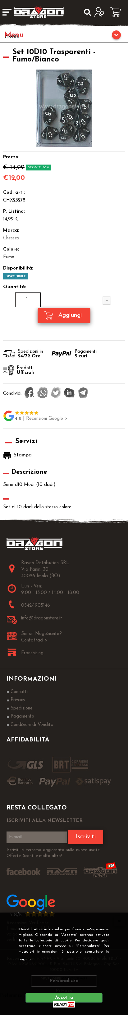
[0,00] (117, 12)
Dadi (64, 35)
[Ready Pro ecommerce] (64, 1004)
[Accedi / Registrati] (100, 12)
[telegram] (83, 393)
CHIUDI (119, 921)
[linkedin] (69, 393)
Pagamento (22, 716)
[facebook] (29, 393)
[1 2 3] (64, 300)
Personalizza (64, 981)
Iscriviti (86, 837)
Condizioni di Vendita (32, 725)
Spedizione (22, 708)
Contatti (19, 692)
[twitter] (56, 393)
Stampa (23, 455)
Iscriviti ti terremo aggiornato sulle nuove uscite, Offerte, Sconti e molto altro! (54, 853)
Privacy (45, 959)
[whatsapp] (42, 393)
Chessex (11, 238)
